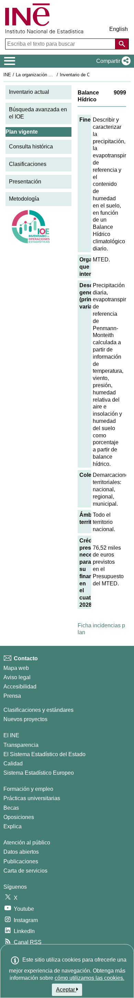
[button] (112, 61)
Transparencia (20, 745)
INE (7, 74)
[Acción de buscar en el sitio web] (122, 43)
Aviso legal (17, 677)
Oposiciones (18, 817)
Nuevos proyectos (25, 719)
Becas (11, 808)
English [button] (118, 29)
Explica (12, 826)
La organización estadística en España (54, 74)
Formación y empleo (28, 789)
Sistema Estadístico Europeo (38, 773)
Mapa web (16, 668)
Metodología (24, 199)
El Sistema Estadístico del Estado (44, 754)
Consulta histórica (31, 146)
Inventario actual (29, 92)
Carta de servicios (25, 871)
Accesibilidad (19, 686)
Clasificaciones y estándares (38, 710)
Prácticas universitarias (31, 798)
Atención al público (26, 842)
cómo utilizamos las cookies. (89, 978)
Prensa (12, 696)
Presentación (25, 181)
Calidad (13, 763)
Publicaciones (20, 861)
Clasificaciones (27, 164)
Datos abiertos (21, 852)
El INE (11, 735)
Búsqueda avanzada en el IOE (38, 113)
